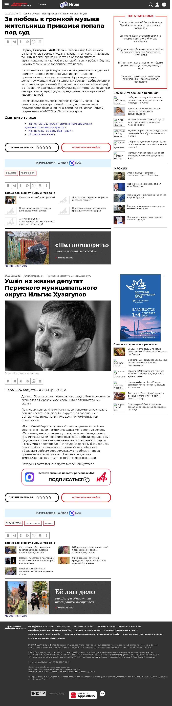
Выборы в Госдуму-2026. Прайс (44, 634)
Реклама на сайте (83, 627)
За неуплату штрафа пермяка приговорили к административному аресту (58, 125)
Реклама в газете (106, 627)
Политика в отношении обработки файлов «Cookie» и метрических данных (61, 672)
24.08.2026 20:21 (13, 276)
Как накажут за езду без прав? (50, 130)
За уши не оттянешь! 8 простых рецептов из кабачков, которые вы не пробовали (147, 351)
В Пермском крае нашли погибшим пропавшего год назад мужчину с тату (140, 65)
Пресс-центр (63, 627)
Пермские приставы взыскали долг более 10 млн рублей (35, 209)
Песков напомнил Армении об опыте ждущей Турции (146, 196)
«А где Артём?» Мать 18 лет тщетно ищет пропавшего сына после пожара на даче (146, 122)
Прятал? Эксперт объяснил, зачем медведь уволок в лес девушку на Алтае (146, 155)
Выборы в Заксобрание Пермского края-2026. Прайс (91, 634)
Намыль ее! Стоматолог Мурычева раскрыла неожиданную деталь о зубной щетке (146, 374)
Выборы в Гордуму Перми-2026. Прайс (143, 634)
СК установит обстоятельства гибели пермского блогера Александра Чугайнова (140, 52)
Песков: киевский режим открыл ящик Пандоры (144, 185)
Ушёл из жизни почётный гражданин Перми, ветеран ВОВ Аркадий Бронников (89, 561)
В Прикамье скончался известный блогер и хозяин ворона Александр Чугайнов (90, 550)
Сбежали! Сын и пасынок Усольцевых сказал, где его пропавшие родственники (147, 363)
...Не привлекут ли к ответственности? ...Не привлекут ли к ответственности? (37, 221)
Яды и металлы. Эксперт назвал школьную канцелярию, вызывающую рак (144, 111)
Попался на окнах (41, 134)
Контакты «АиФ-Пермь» (88, 630)
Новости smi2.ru (16, 265)
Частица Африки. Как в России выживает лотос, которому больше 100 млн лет (146, 385)
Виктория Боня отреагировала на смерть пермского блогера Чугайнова (140, 38)
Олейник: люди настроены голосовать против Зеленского (143, 174)
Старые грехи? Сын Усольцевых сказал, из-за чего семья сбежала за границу (147, 407)
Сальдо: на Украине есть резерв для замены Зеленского (146, 207)
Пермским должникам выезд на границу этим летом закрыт (89, 209)
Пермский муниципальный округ (22, 373)
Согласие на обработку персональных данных (49, 667)
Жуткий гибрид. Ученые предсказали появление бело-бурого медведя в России (147, 133)
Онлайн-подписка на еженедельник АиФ (50, 630)
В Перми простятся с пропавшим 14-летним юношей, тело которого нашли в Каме (37, 561)
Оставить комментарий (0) (86, 147)
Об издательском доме (40, 627)
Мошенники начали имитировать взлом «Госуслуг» (144, 218)
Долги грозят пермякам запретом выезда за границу (90, 198)
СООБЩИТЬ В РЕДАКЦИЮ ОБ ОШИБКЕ (46, 638)
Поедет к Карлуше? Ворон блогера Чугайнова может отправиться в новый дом (140, 25)
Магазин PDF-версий (130, 627)
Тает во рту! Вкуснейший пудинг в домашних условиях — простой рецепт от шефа (146, 396)
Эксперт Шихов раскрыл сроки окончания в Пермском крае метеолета (140, 79)
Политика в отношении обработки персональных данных (54, 669)
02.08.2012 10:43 (13, 13)
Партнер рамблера (57, 694)
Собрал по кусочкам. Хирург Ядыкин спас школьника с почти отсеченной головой (147, 144)
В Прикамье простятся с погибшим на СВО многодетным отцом (36, 571)
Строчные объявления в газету (120, 630)
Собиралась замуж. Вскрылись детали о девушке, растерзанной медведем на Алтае (145, 100)
